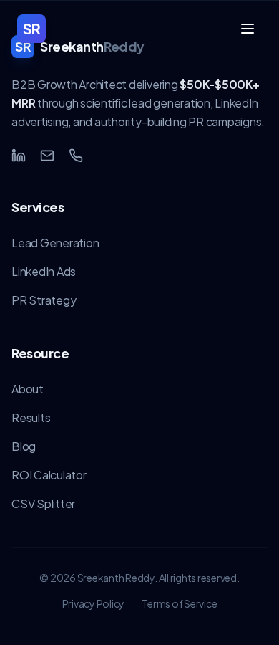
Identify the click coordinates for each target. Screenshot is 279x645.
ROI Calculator (49, 474)
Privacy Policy (93, 603)
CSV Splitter (43, 503)
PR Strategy (43, 299)
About (27, 388)
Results (30, 417)
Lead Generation (55, 242)
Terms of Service (179, 603)
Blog (23, 446)
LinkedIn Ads (43, 271)
